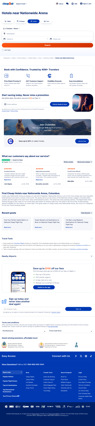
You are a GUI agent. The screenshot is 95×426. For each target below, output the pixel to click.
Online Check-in (48, 382)
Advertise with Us (66, 388)
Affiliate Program (66, 382)
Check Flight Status (49, 388)
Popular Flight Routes (10, 381)
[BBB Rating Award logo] (84, 346)
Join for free (82, 141)
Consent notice (6, 111)
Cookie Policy (82, 379)
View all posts (85, 213)
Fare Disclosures (8, 331)
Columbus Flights (19, 243)
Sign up (78, 309)
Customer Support (49, 379)
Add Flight (7, 50)
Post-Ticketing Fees (84, 393)
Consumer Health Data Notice (85, 397)
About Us (63, 376)
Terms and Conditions (54, 413)
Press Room (64, 379)
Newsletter (64, 390)
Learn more (47, 130)
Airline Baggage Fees (49, 385)
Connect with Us (61, 356)
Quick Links (7, 372)
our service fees (53, 326)
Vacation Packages (31, 385)
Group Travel (30, 388)
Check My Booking (49, 376)
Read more (7, 227)
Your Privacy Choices (10, 396)
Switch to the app (44, 287)
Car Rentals (29, 382)
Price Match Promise (84, 382)
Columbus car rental (81, 245)
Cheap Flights (30, 376)
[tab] (8, 21)
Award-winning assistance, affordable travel (19, 338)
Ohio (39, 58)
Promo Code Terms (55, 331)
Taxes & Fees (82, 388)
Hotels (14, 58)
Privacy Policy (14, 111)
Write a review (68, 162)
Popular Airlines (8, 376)
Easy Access (8, 356)
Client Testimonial (66, 385)
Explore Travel (20, 4)
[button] (59, 4)
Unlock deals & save (60, 104)
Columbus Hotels (48, 58)
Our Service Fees (83, 390)
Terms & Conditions (84, 385)
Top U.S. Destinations (10, 385)
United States (32, 58)
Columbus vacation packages (79, 249)
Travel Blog (46, 390)
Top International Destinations (8, 391)
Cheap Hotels (30, 379)
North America (22, 58)
